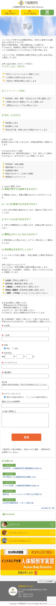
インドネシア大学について (28, 541)
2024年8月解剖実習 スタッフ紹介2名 (18, 503)
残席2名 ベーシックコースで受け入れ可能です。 (23, 494)
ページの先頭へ (46, 581)
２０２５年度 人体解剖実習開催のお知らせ (21, 486)
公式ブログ (28, 524)
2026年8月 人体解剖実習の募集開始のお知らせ (22, 468)
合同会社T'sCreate (12, 591)
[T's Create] (28, 3)
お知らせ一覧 (48, 508)
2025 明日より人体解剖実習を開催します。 (20, 477)
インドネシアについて (28, 532)
